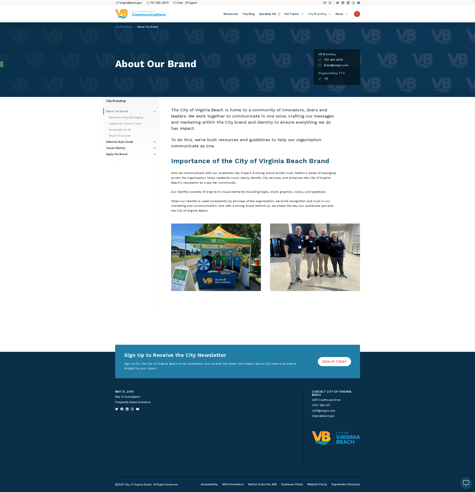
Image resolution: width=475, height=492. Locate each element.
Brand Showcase (119, 135)
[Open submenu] (302, 14)
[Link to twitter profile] (116, 409)
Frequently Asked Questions (133, 402)
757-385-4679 (159, 2)
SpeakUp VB (267, 13)
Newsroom (231, 13)
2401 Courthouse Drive (326, 399)
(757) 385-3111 (321, 405)
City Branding (317, 13)
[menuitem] (231, 14)
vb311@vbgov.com (323, 410)
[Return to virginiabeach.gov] (336, 438)
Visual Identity (116, 148)
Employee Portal (292, 484)
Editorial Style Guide (119, 141)
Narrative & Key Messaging (126, 117)
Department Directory (345, 484)
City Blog (249, 13)
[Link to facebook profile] (121, 409)
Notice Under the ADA (262, 484)
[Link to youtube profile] (137, 409)
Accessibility (209, 484)
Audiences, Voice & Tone (125, 123)
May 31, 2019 (124, 391)
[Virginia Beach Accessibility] (331, 2)
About (339, 13)
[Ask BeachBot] (466, 483)
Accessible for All (120, 129)
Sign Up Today (334, 361)
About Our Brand (147, 26)
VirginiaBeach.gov (130, 2)
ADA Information (233, 484)
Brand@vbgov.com (336, 65)
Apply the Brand (116, 154)
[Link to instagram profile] (132, 409)
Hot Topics (292, 13)
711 (326, 78)
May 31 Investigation (127, 396)
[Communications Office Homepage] (140, 14)
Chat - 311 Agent (187, 2)
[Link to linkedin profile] (127, 409)
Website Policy (317, 484)
